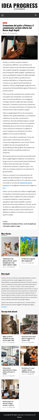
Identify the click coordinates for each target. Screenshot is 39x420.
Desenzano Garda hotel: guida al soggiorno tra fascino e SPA (29, 338)
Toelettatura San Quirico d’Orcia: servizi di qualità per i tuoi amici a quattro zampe (19, 223)
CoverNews (28, 415)
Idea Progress (19, 5)
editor (5, 267)
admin (5, 33)
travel (23, 332)
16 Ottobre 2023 (30, 263)
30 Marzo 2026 (12, 407)
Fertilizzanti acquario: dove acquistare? (28, 260)
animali (5, 23)
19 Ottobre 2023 (12, 267)
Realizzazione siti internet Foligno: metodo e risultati (8, 403)
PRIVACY (4, 307)
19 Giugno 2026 (31, 342)
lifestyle (5, 332)
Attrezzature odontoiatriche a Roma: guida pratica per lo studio (10, 371)
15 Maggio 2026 (31, 374)
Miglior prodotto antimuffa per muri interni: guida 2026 (8, 338)
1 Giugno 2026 (12, 376)
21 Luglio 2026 (12, 342)
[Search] (35, 15)
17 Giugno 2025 (13, 33)
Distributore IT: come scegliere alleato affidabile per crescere (28, 370)
